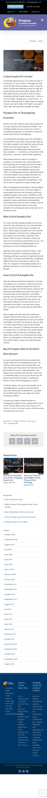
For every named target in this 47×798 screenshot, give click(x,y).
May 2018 (8, 559)
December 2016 (11, 644)
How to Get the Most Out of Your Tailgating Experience (9, 465)
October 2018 (10, 534)
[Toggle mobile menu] (42, 20)
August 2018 (9, 544)
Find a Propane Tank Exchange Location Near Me (23, 701)
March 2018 (9, 569)
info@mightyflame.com (34, 2)
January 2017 (10, 639)
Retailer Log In (23, 717)
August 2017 (9, 604)
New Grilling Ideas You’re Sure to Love (19, 512)
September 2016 (11, 659)
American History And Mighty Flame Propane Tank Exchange (29, 465)
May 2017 (8, 619)
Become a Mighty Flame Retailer (23, 711)
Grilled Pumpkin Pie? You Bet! (16, 522)
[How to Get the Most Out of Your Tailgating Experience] (13, 465)
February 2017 (10, 634)
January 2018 (10, 579)
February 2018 (10, 574)
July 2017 (8, 609)
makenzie (8, 421)
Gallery (17, 465)
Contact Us (22, 742)
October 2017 (10, 594)
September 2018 (11, 539)
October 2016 (10, 654)
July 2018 (8, 549)
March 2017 (9, 629)
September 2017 (11, 599)
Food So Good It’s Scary (13, 499)
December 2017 (11, 584)
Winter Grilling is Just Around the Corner (20, 517)
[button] (6, 471)
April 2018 (9, 564)
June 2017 (8, 614)
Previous (33, 41)
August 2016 (9, 664)
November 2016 (11, 649)
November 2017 (11, 589)
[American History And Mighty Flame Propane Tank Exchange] (34, 465)
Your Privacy (22, 745)
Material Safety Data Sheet (22, 727)
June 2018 (8, 554)
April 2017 (9, 624)
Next (40, 41)
